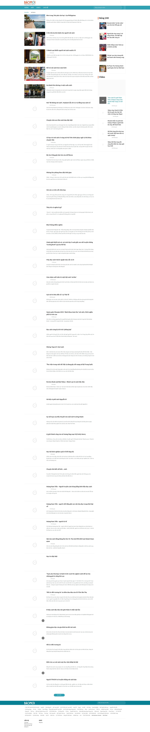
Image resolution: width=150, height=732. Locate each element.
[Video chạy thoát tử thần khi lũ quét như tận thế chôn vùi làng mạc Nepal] (102, 112)
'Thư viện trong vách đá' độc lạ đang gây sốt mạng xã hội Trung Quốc (69, 364)
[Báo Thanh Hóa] (48, 70)
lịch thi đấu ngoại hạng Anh (69, 709)
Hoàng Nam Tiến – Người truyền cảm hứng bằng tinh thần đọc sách (69, 487)
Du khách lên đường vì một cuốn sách (59, 85)
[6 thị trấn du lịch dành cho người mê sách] (34, 39)
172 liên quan (53, 489)
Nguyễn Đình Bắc (113, 707)
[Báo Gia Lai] (49, 647)
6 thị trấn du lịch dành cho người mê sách (60, 33)
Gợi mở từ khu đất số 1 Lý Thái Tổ (57, 295)
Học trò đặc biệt (51, 556)
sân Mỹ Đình (77, 713)
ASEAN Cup (75, 715)
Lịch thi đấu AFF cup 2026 (66, 707)
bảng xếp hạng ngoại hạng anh (86, 711)
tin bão (39, 709)
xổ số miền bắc (92, 713)
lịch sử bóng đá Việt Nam (103, 713)
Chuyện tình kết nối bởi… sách (56, 469)
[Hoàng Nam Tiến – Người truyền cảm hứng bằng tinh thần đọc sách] (34, 493)
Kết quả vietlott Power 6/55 (42, 711)
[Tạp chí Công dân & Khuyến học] (47, 279)
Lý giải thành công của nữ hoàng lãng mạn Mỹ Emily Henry (66, 434)
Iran (80, 715)
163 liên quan (114, 105)
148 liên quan (52, 297)
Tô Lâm (67, 711)
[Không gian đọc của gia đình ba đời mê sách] (34, 633)
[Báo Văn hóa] (47, 454)
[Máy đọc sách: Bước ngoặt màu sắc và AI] (34, 266)
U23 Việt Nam (80, 709)
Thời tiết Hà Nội (86, 715)
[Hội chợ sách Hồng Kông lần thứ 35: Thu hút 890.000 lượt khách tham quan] (34, 545)
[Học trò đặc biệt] (34, 562)
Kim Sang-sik (52, 713)
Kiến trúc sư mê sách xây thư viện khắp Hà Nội (62, 662)
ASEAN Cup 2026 (104, 709)
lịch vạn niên (85, 713)
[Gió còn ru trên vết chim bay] (34, 196)
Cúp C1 (47, 715)
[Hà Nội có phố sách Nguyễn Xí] (34, 405)
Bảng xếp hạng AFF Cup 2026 (55, 709)
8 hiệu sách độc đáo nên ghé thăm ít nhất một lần (63, 610)
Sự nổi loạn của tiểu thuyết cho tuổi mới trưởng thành (64, 417)
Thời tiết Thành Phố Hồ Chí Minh (32, 707)
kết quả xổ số (28, 715)
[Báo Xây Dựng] (109, 59)
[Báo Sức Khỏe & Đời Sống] (47, 122)
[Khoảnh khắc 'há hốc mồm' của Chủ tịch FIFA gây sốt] (102, 25)
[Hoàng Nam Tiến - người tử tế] (34, 527)
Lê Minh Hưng (36, 715)
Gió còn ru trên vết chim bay (56, 190)
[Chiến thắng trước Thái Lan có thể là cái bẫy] (102, 47)
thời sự (98, 709)
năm (86, 709)
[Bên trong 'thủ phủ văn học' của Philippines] (34, 21)
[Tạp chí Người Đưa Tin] (47, 367)
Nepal (79, 707)
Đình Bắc (42, 715)
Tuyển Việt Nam (69, 713)
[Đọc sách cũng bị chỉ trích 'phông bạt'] (34, 335)
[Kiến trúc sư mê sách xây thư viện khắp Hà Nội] (34, 668)
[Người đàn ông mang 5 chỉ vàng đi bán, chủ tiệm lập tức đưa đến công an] (102, 36)
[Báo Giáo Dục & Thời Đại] (47, 471)
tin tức (34, 709)
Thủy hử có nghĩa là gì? (54, 207)
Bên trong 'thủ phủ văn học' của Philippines (61, 15)
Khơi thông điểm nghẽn (54, 225)
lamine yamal (92, 709)
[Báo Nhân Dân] (47, 578)
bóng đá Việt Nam (68, 715)
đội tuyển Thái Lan (61, 713)
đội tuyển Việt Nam (104, 707)
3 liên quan (52, 87)
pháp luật (97, 711)
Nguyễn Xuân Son (74, 711)
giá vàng (89, 707)
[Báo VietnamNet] (47, 594)
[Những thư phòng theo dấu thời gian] (34, 178)
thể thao (41, 713)
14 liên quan (53, 142)
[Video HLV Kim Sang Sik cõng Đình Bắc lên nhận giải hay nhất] (102, 144)
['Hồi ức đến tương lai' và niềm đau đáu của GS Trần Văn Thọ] (34, 598)
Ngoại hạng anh (103, 711)
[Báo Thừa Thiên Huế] (47, 349)
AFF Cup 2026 (56, 707)
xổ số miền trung (114, 713)
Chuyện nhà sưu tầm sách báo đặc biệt (59, 120)
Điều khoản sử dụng (28, 723)
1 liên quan (52, 35)
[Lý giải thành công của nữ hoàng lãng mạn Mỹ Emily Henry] (34, 440)
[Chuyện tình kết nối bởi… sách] (34, 475)
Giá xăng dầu (61, 711)
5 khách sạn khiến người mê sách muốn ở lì (61, 50)
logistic (42, 707)
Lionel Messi (111, 711)
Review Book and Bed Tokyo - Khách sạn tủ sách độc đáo (65, 382)
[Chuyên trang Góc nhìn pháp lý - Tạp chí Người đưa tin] (108, 39)
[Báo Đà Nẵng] (48, 175)
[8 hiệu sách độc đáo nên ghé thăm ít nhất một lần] (34, 616)
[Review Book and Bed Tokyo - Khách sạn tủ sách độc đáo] (34, 388)
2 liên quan (52, 52)
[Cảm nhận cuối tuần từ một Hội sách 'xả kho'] (34, 283)
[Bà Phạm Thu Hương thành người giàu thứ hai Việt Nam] (102, 68)
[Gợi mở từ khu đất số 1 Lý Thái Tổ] (34, 301)
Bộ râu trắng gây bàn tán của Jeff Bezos (59, 155)
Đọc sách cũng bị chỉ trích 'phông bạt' (58, 329)
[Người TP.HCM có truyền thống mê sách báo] (34, 686)
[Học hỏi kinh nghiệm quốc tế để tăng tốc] (34, 458)
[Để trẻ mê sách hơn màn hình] (34, 74)
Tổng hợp (41, 722)
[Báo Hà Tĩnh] (48, 384)
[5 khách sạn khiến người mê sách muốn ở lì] (34, 56)
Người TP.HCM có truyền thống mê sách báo (61, 680)
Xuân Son (52, 715)
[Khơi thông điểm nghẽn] (34, 231)
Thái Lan (32, 711)
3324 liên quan (115, 137)
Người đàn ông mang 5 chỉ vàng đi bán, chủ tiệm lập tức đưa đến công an (115, 35)
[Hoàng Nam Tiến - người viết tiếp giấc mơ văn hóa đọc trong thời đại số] (34, 510)
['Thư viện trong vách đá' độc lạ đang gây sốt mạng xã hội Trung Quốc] (34, 370)
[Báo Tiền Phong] (48, 142)
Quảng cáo (26, 726)
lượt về (75, 707)
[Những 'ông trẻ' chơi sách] (34, 353)
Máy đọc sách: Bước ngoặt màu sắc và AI (60, 260)
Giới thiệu (26, 722)
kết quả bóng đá (118, 709)
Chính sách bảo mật (28, 725)
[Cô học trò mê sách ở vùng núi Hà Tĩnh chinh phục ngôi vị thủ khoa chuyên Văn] (34, 144)
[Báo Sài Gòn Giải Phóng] (48, 489)
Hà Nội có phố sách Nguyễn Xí (56, 399)
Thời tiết (35, 713)
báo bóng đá (48, 707)
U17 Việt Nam (59, 715)
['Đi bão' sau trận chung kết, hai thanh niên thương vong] (102, 58)
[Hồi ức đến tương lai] (34, 651)
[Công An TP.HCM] (47, 559)
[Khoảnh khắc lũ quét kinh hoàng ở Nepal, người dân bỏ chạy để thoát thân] (102, 123)
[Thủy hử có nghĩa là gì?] (34, 213)
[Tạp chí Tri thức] (47, 18)
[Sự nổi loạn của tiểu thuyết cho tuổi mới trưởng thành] (34, 423)
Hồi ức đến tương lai (53, 645)
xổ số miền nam (53, 711)
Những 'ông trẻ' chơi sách (55, 347)
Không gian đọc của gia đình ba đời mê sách (61, 627)
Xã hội (83, 707)
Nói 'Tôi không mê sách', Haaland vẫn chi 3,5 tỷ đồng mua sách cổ (68, 103)
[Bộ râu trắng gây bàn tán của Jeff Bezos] (34, 161)
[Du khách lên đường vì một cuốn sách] (34, 91)
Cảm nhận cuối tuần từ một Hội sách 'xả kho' (61, 277)
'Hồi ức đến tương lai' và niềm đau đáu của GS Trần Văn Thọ (66, 592)
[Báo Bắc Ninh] (48, 227)
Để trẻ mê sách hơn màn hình (56, 68)
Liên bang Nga (28, 709)
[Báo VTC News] (48, 210)
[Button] (125, 8)
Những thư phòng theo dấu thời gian (59, 172)
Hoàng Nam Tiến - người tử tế (56, 521)
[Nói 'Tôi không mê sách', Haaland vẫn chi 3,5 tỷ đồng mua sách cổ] (34, 109)
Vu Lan (111, 709)
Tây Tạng (46, 713)
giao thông (45, 709)
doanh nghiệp (95, 707)
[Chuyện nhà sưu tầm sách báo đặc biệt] (34, 126)
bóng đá (27, 711)
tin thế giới (118, 711)
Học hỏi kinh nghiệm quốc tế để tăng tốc (60, 452)
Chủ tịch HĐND (28, 713)
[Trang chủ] (29, 3)
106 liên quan (53, 279)
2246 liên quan (53, 105)
